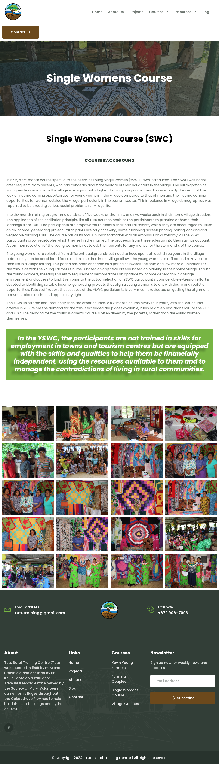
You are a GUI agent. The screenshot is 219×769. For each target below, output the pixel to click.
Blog (205, 11)
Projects (136, 11)
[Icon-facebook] (8, 727)
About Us (116, 11)
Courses (156, 11)
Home (97, 11)
